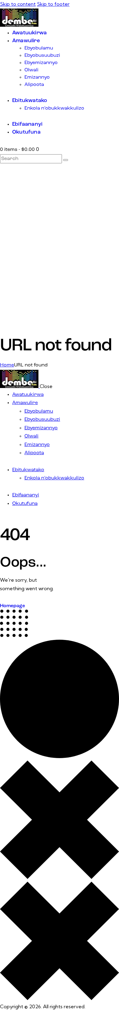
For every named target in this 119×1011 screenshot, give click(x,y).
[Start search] (65, 160)
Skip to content (18, 4)
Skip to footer (53, 4)
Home (7, 365)
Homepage (12, 606)
